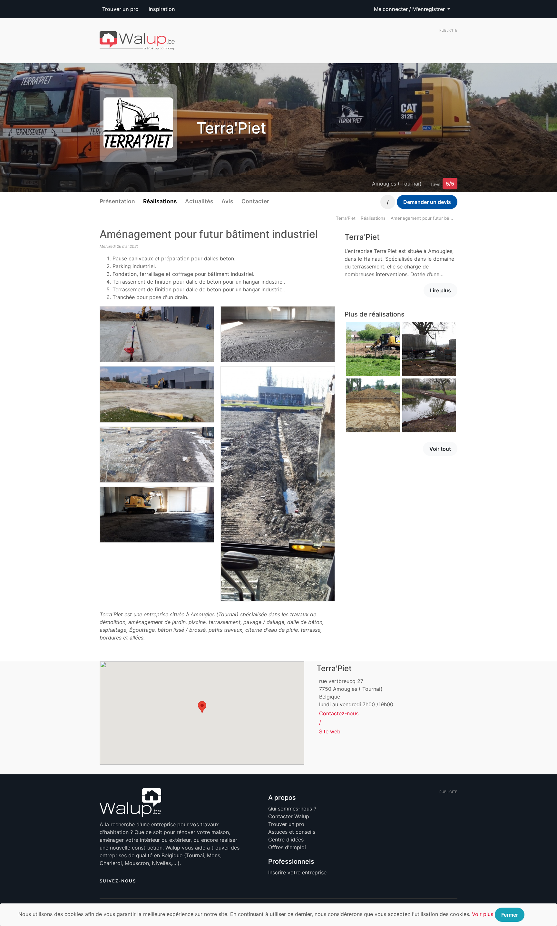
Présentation (117, 201)
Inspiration (162, 9)
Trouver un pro (120, 9)
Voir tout (440, 449)
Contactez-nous (338, 713)
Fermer (509, 914)
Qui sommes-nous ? (292, 808)
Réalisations (160, 201)
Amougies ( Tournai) (397, 183)
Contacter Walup (288, 816)
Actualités (199, 201)
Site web (329, 731)
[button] (202, 707)
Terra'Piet (346, 218)
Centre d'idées (286, 839)
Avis (227, 201)
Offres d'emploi (287, 847)
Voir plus (482, 914)
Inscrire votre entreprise (297, 872)
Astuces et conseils (291, 832)
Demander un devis (427, 202)
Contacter (255, 201)
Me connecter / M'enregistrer (410, 9)
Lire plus (440, 290)
